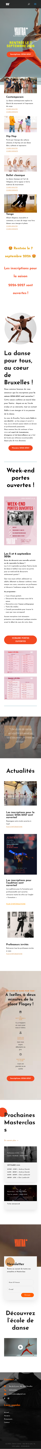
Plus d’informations (14, 827)
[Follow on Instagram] (8, 1398)
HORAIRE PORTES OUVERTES (20, 639)
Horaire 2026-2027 (20, 448)
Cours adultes (12, 109)
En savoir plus (10, 1140)
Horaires (7, 1416)
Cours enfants (12, 112)
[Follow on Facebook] (4, 1398)
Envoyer (27, 1295)
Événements (8, 1419)
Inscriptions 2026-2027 (20, 54)
